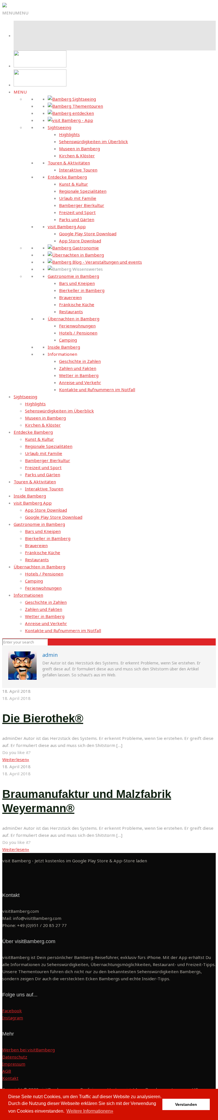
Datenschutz (14, 1057)
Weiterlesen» (15, 759)
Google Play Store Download (87, 233)
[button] (15, 13)
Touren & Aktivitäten (69, 163)
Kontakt (10, 1078)
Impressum (13, 1064)
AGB (6, 1071)
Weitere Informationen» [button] (89, 1111)
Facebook (12, 1010)
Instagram (12, 1018)
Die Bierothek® (42, 718)
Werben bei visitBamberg (28, 1050)
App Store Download (80, 241)
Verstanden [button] (186, 1104)
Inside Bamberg (64, 347)
